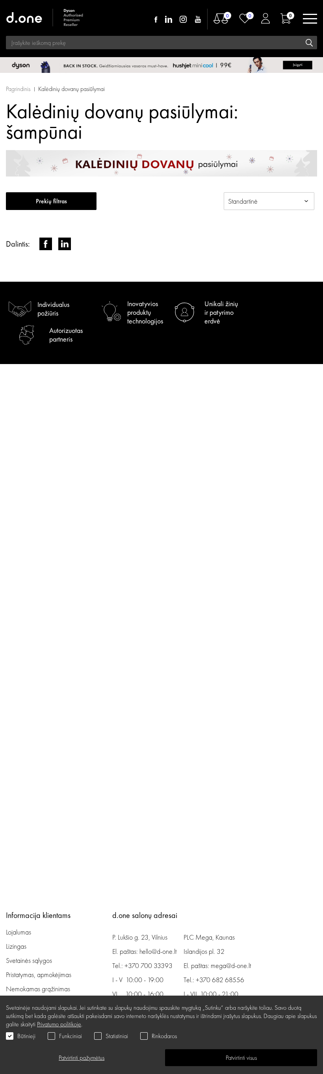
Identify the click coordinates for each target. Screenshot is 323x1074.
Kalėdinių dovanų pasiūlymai (71, 89)
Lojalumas (18, 931)
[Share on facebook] (45, 244)
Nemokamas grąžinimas (38, 988)
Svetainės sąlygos (29, 960)
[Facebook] (156, 19)
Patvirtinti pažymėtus (81, 1058)
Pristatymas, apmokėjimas (38, 974)
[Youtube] (197, 19)
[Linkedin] (168, 19)
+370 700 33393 (148, 965)
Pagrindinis (18, 89)
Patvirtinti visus (241, 1058)
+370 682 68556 (220, 979)
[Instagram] (183, 19)
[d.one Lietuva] (45, 19)
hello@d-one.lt (157, 951)
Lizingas (16, 946)
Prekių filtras (51, 201)
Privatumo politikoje (59, 1024)
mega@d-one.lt (231, 965)
